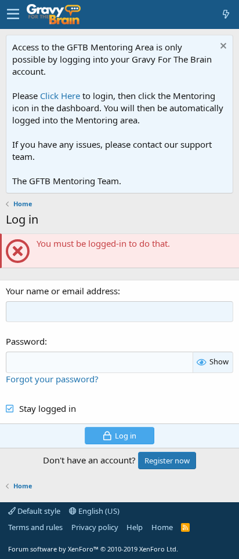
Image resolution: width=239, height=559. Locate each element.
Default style (38, 511)
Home (162, 527)
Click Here (60, 95)
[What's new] (226, 14)
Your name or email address (62, 291)
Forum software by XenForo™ (93, 549)
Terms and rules (35, 527)
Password (25, 341)
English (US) (98, 511)
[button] (13, 14)
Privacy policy (94, 527)
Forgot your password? (52, 379)
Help (134, 527)
